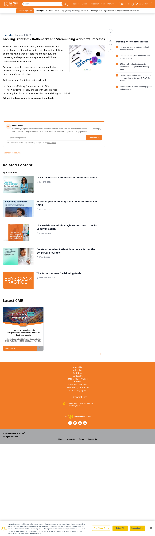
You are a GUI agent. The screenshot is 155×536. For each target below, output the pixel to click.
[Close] (151, 528)
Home (60, 439)
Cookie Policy (35, 533)
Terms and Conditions (77, 384)
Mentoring (75, 11)
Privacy (77, 381)
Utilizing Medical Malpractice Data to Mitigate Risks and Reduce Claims (115, 11)
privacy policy (51, 143)
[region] (77, 528)
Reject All (120, 528)
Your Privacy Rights (77, 390)
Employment (65, 11)
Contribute (77, 373)
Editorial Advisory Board (77, 378)
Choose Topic (23, 10)
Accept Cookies (137, 528)
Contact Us (78, 376)
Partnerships (85, 11)
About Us (77, 367)
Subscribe (93, 137)
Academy (95, 4)
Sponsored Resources (12, 153)
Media (84, 4)
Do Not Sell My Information (77, 387)
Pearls (103, 4)
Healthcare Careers (52, 11)
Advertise (77, 370)
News (81, 439)
